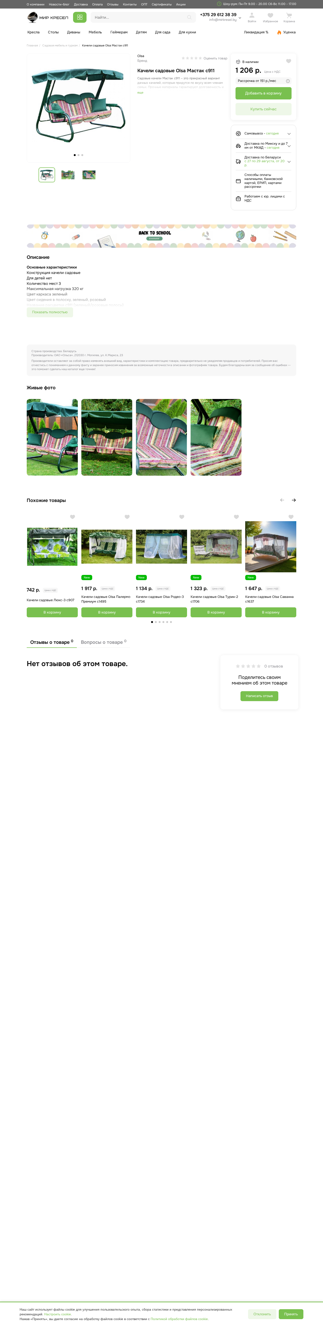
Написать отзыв (259, 696)
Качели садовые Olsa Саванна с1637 (269, 599)
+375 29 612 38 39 (218, 17)
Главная (32, 45)
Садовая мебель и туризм (60, 45)
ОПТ (144, 4)
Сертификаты (162, 4)
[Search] (189, 17)
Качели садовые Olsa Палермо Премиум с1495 (105, 599)
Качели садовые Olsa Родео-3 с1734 (160, 599)
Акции (181, 4)
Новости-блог (59, 4)
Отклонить (262, 1314)
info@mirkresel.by (222, 20)
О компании (35, 4)
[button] (294, 500)
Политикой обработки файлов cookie (179, 1319)
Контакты (130, 4)
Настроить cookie (57, 1314)
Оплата (97, 4)
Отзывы (112, 4)
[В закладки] (72, 517)
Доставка (81, 4)
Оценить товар (215, 58)
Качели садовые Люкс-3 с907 (50, 600)
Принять (291, 1314)
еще (140, 92)
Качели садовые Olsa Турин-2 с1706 (214, 599)
